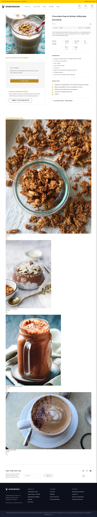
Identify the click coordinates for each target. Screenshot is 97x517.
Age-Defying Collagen (33, 496)
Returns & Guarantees (78, 496)
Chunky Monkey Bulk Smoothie (14, 386)
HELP (58, 6)
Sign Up (48, 475)
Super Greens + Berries (34, 494)
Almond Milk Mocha (11, 450)
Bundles (30, 499)
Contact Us (75, 494)
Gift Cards (30, 502)
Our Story (36, 6)
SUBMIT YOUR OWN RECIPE (20, 100)
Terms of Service (54, 496)
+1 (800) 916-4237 (89, 1)
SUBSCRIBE (24, 81)
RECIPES (51, 6)
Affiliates (52, 494)
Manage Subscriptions (78, 491)
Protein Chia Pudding (11, 309)
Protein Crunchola (10, 234)
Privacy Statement (55, 499)
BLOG (44, 6)
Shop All (27, 6)
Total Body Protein (33, 491)
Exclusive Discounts (77, 499)
